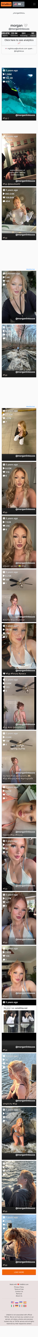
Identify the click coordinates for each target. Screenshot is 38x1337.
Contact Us (19, 1291)
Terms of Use (19, 1289)
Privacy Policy (19, 1287)
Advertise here (30, 269)
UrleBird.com (24, 1284)
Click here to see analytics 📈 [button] (19, 41)
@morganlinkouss (25, 115)
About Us (19, 1296)
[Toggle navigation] (34, 4)
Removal (19, 1294)
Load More (19, 1272)
